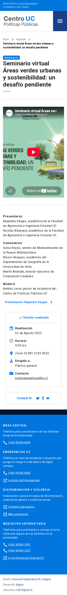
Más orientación (18, 514)
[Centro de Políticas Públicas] (21, 21)
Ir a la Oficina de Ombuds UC (26, 557)
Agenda (21, 39)
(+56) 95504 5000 (19, 472)
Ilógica (47, 579)
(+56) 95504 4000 (19, 442)
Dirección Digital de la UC (26, 579)
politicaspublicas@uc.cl (31, 378)
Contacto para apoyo (21, 506)
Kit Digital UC (25, 590)
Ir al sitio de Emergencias (24, 480)
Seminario (11, 57)
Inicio (6, 39)
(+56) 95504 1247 (19, 550)
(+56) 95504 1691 (19, 544)
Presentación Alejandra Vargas (29, 302)
